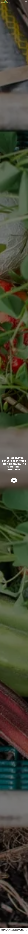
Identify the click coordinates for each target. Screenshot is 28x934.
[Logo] (5, 2)
